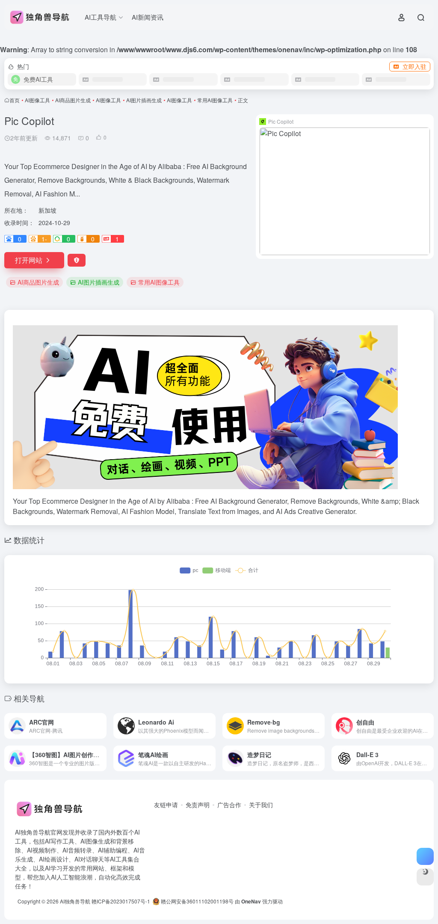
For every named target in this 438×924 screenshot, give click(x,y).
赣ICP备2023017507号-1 (121, 901)
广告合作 (229, 804)
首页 (14, 100)
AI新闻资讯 (147, 16)
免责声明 (198, 804)
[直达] (101, 725)
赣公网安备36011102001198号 (197, 901)
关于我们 (261, 804)
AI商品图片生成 (73, 100)
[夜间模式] (425, 876)
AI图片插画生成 (144, 100)
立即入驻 (414, 66)
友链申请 (166, 804)
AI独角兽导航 (75, 901)
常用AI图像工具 (215, 100)
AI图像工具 (37, 100)
